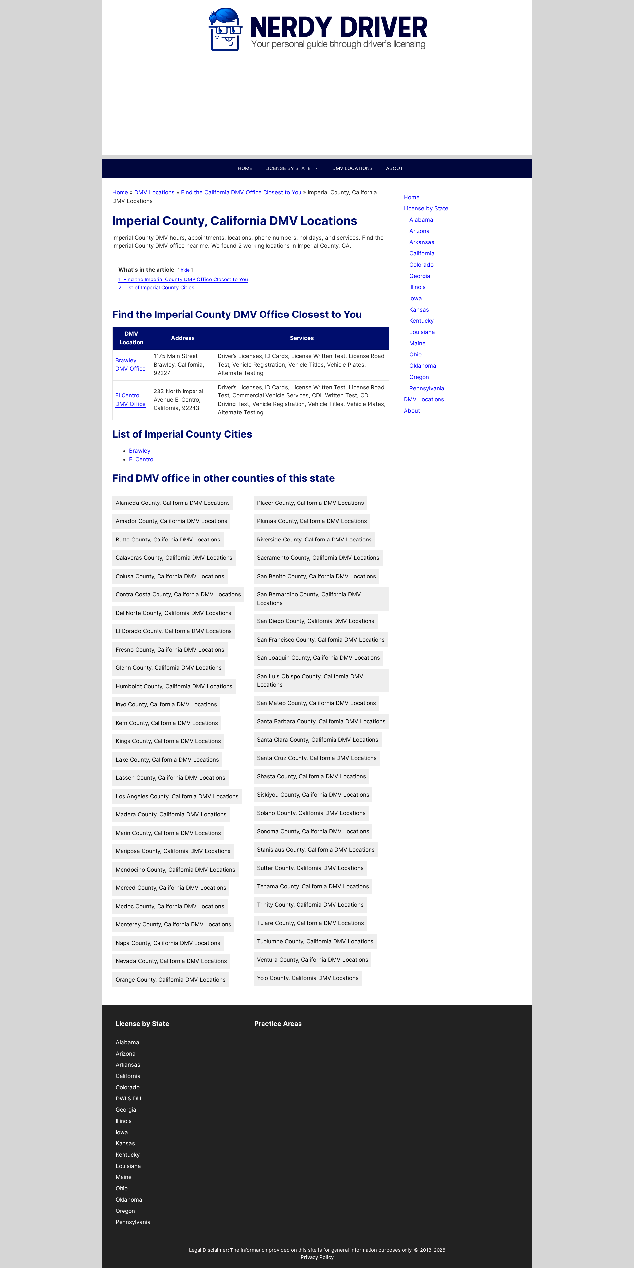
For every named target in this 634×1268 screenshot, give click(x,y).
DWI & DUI (129, 1098)
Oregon (419, 377)
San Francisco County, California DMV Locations (321, 639)
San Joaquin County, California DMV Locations (318, 657)
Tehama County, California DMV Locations (313, 886)
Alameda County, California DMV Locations (173, 503)
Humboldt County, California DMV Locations (174, 686)
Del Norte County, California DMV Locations (173, 613)
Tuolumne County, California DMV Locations (315, 941)
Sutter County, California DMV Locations (310, 868)
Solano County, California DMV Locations (311, 813)
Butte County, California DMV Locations (168, 539)
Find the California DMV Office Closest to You (241, 192)
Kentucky (421, 320)
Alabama (421, 219)
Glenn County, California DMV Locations (169, 667)
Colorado (421, 264)
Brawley (139, 450)
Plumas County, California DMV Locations (312, 521)
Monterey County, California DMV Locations (173, 924)
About (394, 168)
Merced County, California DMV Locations (171, 887)
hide (185, 270)
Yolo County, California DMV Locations (308, 978)
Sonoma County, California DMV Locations (313, 831)
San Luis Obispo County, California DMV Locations (310, 680)
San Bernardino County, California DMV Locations (309, 598)
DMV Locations (352, 168)
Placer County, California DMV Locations (310, 503)
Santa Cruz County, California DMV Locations (317, 758)
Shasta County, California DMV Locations (311, 776)
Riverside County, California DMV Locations (314, 539)
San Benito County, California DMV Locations (316, 576)
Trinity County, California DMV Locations (310, 904)
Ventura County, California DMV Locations (312, 959)
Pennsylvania (426, 388)
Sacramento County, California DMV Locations (318, 557)
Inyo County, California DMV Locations (166, 704)
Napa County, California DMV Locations (168, 943)
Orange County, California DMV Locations (171, 979)
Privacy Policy (317, 1257)
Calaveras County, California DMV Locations (174, 557)
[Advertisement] (317, 109)
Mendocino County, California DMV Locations (175, 869)
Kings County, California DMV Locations (168, 741)
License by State (288, 168)
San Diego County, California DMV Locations (315, 621)
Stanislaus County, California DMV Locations (316, 849)
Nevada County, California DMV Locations (171, 961)
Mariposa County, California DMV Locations (173, 851)
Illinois (417, 287)
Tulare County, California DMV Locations (310, 923)
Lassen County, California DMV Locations (170, 777)
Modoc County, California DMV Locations (170, 906)
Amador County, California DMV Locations (171, 521)
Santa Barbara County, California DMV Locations (321, 721)
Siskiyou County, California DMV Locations (313, 794)
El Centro (141, 459)
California (422, 253)
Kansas (419, 309)
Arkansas (421, 242)
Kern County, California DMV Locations (167, 723)
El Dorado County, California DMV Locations (174, 631)
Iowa (415, 298)
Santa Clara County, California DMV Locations (317, 739)
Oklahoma (422, 365)
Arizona (419, 231)
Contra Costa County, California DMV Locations (178, 594)
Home (245, 168)
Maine (417, 343)
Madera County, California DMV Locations (171, 814)
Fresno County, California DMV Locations (170, 649)
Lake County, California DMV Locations (167, 759)
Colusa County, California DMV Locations (170, 576)
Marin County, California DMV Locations (168, 833)
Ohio (415, 354)
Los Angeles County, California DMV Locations (177, 796)
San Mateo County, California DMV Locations (316, 703)
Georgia (419, 276)
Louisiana (422, 332)
